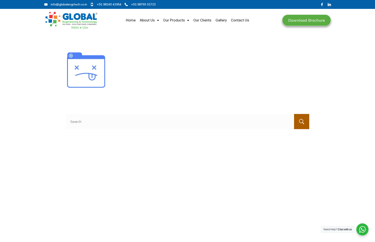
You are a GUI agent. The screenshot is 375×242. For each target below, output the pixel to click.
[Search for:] (187, 121)
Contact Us (240, 20)
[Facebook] (322, 4)
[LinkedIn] (329, 4)
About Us (147, 20)
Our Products (174, 20)
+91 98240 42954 (109, 4)
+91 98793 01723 (143, 4)
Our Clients (202, 20)
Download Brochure (306, 20)
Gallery (221, 20)
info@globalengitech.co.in (69, 4)
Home (131, 20)
